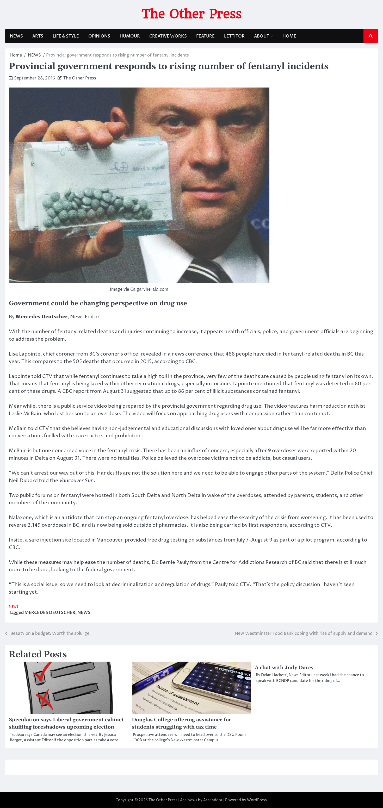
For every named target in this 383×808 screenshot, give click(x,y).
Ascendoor (213, 800)
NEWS (16, 36)
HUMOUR (130, 36)
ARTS (37, 36)
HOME (289, 36)
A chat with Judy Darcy (284, 667)
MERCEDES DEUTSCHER (49, 613)
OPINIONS (99, 36)
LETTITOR (234, 36)
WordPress (257, 800)
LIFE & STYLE (66, 36)
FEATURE (205, 36)
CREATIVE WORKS (168, 36)
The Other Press (191, 14)
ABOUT (261, 36)
